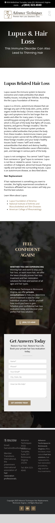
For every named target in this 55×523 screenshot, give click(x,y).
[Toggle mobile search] (49, 14)
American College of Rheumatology (25, 209)
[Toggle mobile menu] (49, 12)
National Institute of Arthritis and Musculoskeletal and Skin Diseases (25, 205)
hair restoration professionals (10, 476)
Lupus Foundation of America (22, 201)
